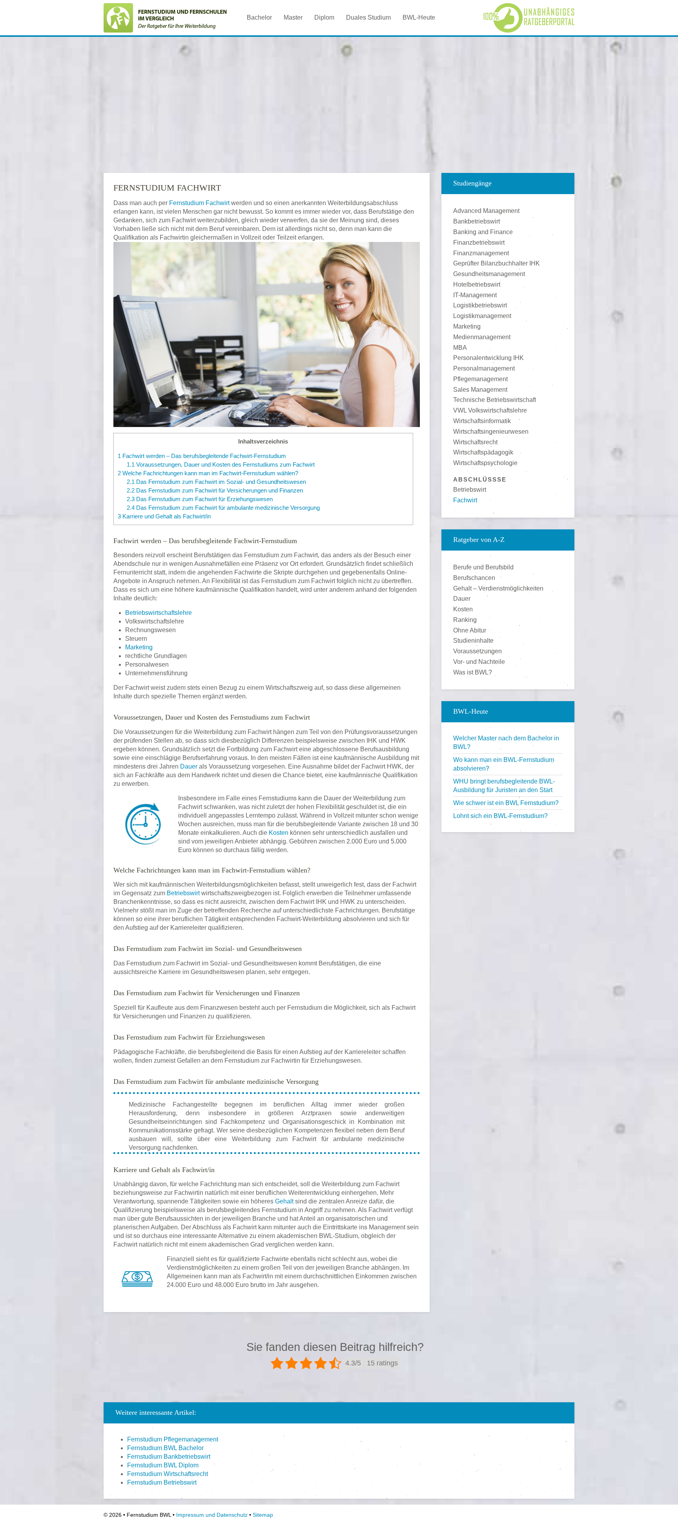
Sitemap (263, 1515)
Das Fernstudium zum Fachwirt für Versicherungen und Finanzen (215, 490)
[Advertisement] (339, 98)
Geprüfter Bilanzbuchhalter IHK (496, 263)
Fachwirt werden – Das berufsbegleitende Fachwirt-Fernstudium (202, 456)
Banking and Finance (483, 232)
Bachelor (259, 17)
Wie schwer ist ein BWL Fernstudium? (506, 803)
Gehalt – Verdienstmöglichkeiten (498, 588)
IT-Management (475, 295)
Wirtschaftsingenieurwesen (491, 431)
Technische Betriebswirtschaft (494, 399)
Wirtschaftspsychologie (485, 463)
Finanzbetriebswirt (479, 242)
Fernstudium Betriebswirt (162, 1482)
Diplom (324, 17)
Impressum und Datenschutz (212, 1515)
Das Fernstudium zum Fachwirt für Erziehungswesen (200, 499)
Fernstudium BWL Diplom (163, 1465)
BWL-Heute (419, 17)
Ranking (465, 619)
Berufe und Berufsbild (483, 567)
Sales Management (480, 389)
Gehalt (284, 1201)
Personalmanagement (484, 368)
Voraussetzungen (477, 651)
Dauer (188, 766)
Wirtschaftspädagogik (483, 452)
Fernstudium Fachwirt (199, 203)
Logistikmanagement (482, 316)
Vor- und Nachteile (479, 661)
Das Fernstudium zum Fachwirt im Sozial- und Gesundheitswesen (216, 481)
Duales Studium (368, 17)
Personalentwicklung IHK (488, 357)
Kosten (278, 832)
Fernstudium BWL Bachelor (165, 1448)
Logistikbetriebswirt (480, 305)
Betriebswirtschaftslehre (158, 612)
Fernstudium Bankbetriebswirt (168, 1456)
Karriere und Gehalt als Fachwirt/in (164, 516)
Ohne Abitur (469, 630)
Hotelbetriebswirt (476, 284)
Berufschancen (474, 577)
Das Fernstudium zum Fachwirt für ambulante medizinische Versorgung (223, 507)
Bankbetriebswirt (476, 221)
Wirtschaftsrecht (475, 442)
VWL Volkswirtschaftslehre (490, 410)
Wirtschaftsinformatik (482, 421)
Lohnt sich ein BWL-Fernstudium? (500, 815)
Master (293, 17)
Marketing (139, 647)
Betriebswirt (183, 893)
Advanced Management (486, 210)
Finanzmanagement (481, 253)
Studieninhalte (473, 640)
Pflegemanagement (480, 379)
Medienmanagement (481, 337)
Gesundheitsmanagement (489, 274)
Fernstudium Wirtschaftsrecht (167, 1473)
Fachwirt (465, 500)
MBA (460, 347)
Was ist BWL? (472, 672)
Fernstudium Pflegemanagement (172, 1439)
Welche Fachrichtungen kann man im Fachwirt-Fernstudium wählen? (208, 473)
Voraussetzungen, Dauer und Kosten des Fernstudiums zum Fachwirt (221, 464)
